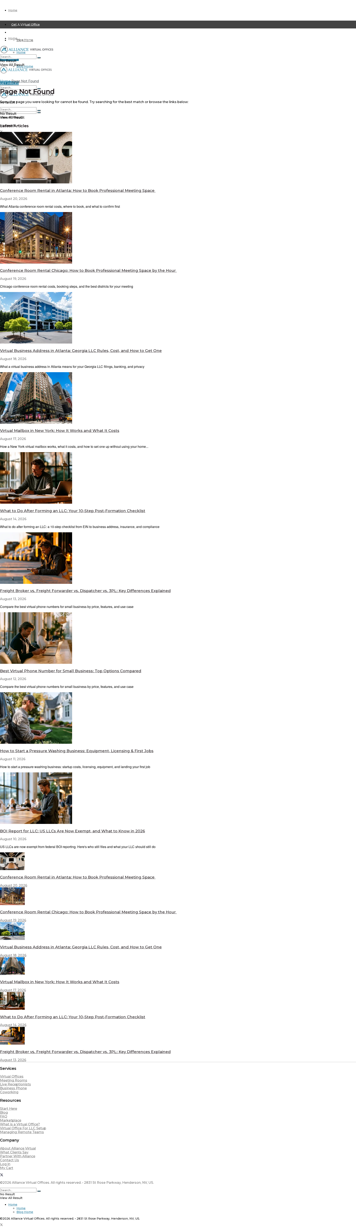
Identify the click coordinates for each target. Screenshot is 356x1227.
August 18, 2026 (13, 955)
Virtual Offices (11, 1076)
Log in (5, 1164)
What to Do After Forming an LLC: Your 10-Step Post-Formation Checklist (72, 510)
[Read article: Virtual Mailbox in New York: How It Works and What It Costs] (178, 398)
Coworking (9, 1092)
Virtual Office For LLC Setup (23, 1128)
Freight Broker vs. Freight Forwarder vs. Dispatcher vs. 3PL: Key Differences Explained (85, 590)
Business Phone (13, 1088)
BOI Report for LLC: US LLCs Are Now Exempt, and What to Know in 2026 (72, 831)
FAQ (3, 1116)
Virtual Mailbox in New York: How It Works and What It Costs (59, 430)
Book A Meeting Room (28, 40)
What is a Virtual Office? (20, 1124)
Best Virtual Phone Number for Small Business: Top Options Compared (70, 671)
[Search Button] (39, 112)
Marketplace (10, 1120)
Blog (4, 1112)
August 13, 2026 (13, 1060)
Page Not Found (25, 81)
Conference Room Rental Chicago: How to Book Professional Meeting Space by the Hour (88, 270)
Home (12, 10)
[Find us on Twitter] (1, 1175)
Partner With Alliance (17, 1156)
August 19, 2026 (13, 920)
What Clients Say (14, 1152)
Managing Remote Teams (22, 1132)
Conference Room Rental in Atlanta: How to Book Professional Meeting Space (78, 190)
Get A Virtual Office (25, 24)
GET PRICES (9, 83)
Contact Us (9, 1160)
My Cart (6, 1168)
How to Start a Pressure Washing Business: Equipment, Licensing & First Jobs (76, 750)
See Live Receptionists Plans (33, 32)
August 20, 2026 (13, 885)
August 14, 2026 (13, 1025)
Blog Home (24, 66)
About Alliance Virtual (18, 1148)
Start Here (8, 1109)
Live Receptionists (15, 1084)
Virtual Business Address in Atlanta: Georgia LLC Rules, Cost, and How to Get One (81, 350)
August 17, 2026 (13, 990)
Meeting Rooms (13, 1080)
